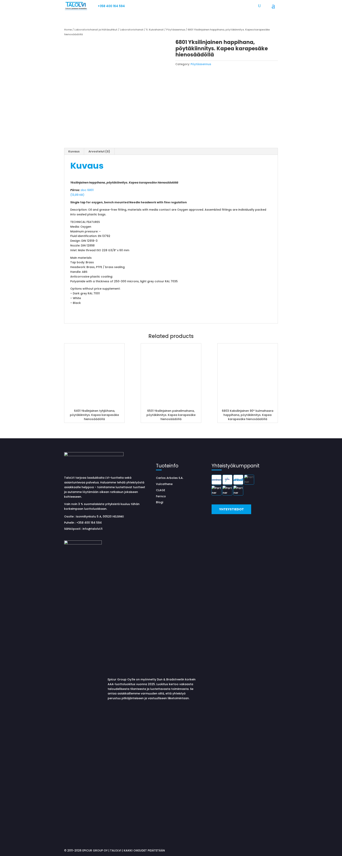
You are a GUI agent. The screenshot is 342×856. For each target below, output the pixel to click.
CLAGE (160, 490)
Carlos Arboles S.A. (169, 478)
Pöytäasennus (175, 29)
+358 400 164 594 (111, 6)
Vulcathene (164, 484)
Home (68, 29)
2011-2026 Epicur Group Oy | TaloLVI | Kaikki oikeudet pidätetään (116, 850)
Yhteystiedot (231, 509)
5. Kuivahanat (155, 29)
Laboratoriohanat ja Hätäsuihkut (95, 29)
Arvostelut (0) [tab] (99, 151)
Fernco (161, 496)
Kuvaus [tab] (74, 151)
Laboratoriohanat (131, 29)
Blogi (159, 502)
